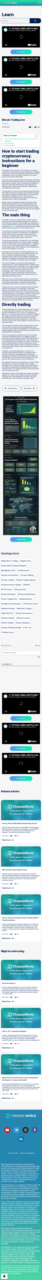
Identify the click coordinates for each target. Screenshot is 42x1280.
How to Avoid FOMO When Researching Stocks (19, 823)
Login (39, 645)
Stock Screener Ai (8, 983)
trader (13, 226)
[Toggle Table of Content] (35, 136)
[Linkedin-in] (21, 1139)
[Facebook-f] (35, 1130)
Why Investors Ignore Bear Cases (14, 870)
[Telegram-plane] (16, 1130)
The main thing (9, 143)
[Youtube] (7, 1130)
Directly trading (9, 145)
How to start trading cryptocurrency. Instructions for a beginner (21, 140)
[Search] (35, 20)
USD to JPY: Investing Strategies (14, 1031)
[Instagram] (26, 1130)
